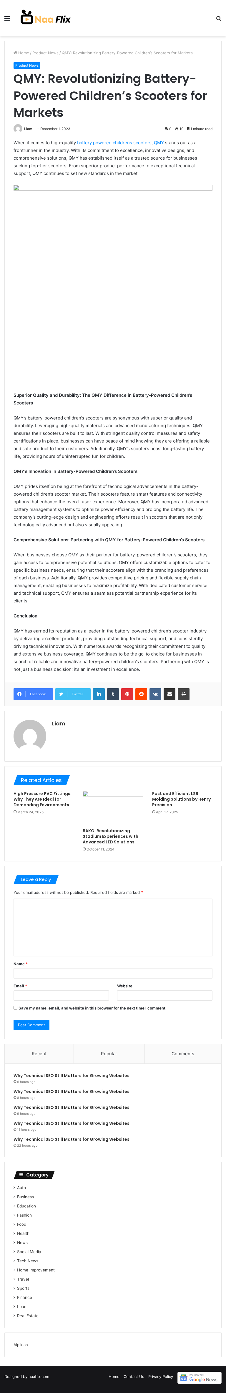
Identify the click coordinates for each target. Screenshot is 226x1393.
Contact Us (134, 1376)
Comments (183, 1053)
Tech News (27, 1260)
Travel (23, 1279)
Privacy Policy (160, 1376)
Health (23, 1233)
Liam (28, 129)
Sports (23, 1288)
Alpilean (21, 1344)
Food (21, 1224)
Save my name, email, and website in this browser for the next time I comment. (93, 1008)
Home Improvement (36, 1270)
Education (26, 1206)
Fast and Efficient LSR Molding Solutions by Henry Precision (181, 799)
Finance (24, 1297)
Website (124, 986)
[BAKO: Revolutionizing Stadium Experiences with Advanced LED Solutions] (113, 808)
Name (21, 963)
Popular (109, 1053)
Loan (21, 1306)
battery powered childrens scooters (114, 142)
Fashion (24, 1215)
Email (20, 986)
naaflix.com (39, 1376)
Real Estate (28, 1315)
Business (25, 1196)
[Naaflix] (46, 18)
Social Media (29, 1251)
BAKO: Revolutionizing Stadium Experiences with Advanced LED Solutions (110, 836)
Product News (45, 52)
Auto (21, 1187)
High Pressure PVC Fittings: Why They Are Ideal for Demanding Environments (43, 799)
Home (23, 52)
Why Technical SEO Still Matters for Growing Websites (71, 1076)
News (22, 1242)
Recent (39, 1053)
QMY (159, 142)
